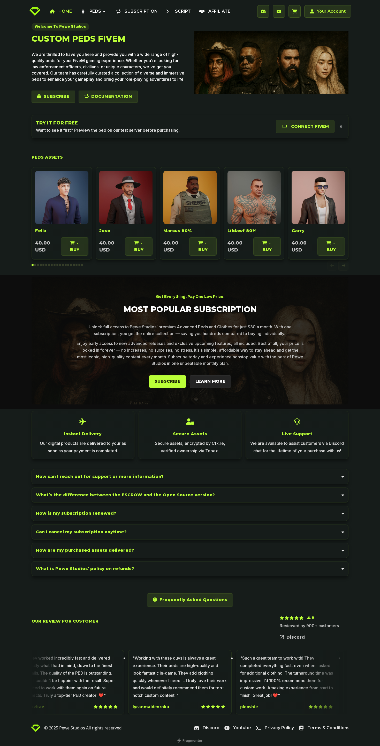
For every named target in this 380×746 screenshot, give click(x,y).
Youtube (242, 727)
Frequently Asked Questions (193, 599)
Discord (295, 637)
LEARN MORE (210, 381)
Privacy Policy (279, 727)
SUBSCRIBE (57, 96)
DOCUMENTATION (111, 96)
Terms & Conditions (328, 727)
